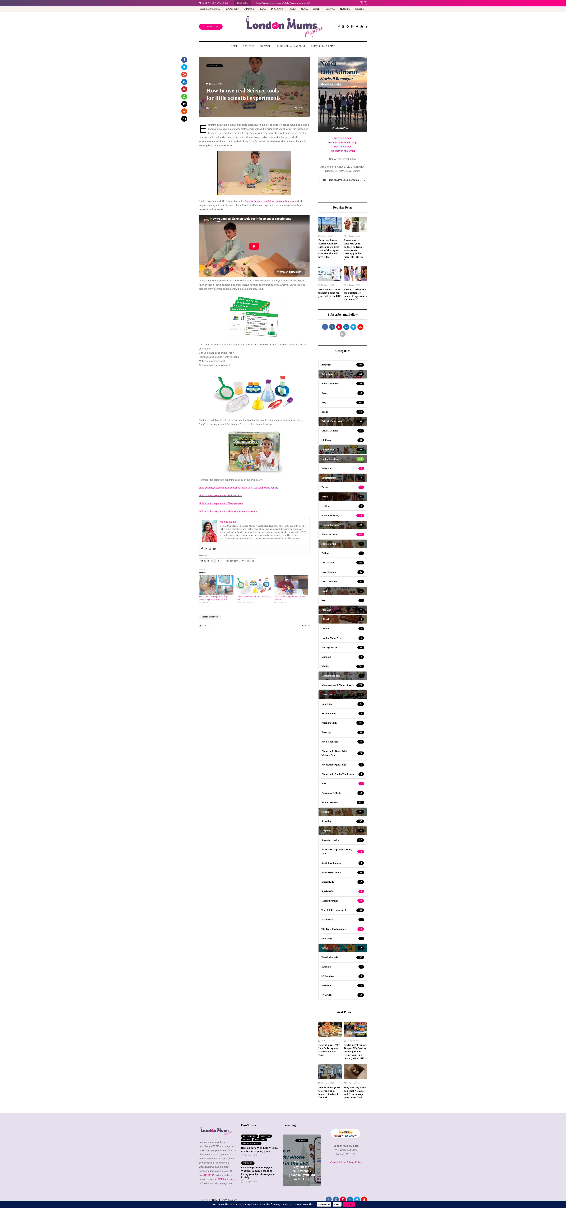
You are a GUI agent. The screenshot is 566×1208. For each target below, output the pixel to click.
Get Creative (215, 66)
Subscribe (212, 27)
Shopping (359, 9)
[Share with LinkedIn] (184, 82)
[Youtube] (214, 548)
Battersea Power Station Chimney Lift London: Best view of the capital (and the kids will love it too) (328, 248)
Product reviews (251, 1143)
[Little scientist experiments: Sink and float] (253, 585)
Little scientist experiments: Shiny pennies (221, 503)
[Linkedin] (206, 548)
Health (316, 9)
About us (248, 46)
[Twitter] (210, 548)
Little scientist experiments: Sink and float (220, 495)
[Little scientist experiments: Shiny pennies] (291, 585)
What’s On (249, 9)
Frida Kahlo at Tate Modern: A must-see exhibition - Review (280, 3)
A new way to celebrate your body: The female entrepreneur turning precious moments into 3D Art (354, 250)
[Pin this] (184, 89)
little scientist (210, 617)
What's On (247, 1163)
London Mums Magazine (291, 46)
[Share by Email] (184, 119)
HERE (207, 1175)
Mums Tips (345, 9)
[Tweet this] (184, 67)
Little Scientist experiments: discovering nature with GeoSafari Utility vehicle (238, 487)
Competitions (232, 9)
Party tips (260, 1140)
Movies (304, 9)
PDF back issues (227, 1179)
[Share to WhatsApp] (184, 97)
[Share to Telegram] (184, 104)
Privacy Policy (354, 1162)
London (246, 1140)
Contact (265, 46)
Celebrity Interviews (209, 9)
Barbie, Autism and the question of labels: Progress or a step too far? (355, 294)
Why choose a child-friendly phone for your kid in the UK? (329, 293)
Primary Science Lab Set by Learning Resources (270, 201)
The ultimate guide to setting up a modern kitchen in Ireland (329, 1092)
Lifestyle (330, 9)
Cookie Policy (337, 1162)
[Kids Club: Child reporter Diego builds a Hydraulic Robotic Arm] (216, 585)
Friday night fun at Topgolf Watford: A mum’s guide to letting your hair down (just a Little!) (355, 1051)
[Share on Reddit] (184, 111)
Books (292, 9)
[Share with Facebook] (184, 60)
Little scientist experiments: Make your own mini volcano (228, 511)
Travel (262, 9)
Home (234, 46)
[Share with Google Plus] (184, 74)
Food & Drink (277, 9)
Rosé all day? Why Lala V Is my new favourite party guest (329, 1049)
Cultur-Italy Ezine (323, 46)
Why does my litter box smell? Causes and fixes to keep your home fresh (355, 1092)
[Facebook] (202, 548)
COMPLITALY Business (224, 1200)
